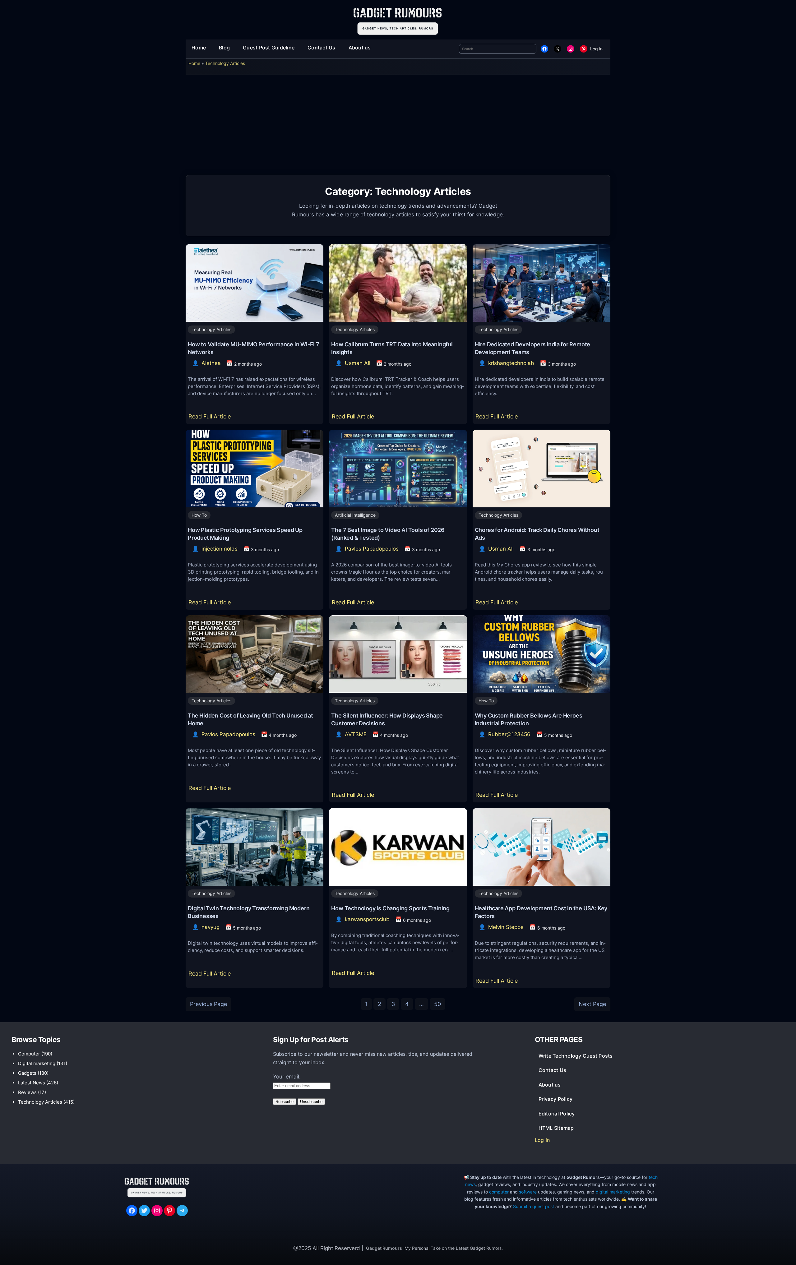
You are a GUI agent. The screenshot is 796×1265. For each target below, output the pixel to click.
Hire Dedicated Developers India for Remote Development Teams (532, 348)
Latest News (31, 1083)
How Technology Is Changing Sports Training (390, 908)
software (528, 1191)
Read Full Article (211, 418)
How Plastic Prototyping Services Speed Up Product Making (245, 533)
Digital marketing (36, 1063)
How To (199, 515)
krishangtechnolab (511, 363)
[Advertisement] (398, 127)
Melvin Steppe (506, 927)
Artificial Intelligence (355, 515)
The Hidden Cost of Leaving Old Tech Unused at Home (250, 719)
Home (194, 63)
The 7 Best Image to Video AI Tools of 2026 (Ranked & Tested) (388, 533)
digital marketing (613, 1191)
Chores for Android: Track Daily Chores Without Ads (537, 533)
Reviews (27, 1092)
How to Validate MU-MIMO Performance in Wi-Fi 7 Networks (253, 348)
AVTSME (356, 734)
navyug (210, 927)
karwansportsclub (367, 919)
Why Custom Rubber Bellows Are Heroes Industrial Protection (528, 719)
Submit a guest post (533, 1206)
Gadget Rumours (384, 1248)
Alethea (211, 363)
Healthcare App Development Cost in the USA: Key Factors (541, 912)
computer (499, 1191)
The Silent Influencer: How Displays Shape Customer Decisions (387, 719)
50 (437, 1004)
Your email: (287, 1076)
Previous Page (208, 1004)
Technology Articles (225, 63)
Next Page (592, 1004)
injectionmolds (219, 549)
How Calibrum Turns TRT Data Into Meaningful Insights (391, 348)
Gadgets (27, 1073)
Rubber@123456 (509, 734)
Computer (29, 1054)
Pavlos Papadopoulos (372, 549)
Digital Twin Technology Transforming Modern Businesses (248, 912)
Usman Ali (357, 363)
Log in (596, 48)
